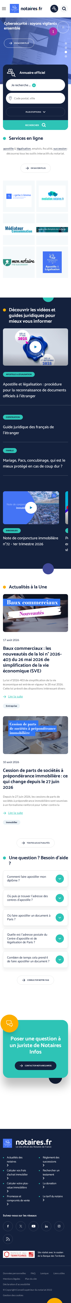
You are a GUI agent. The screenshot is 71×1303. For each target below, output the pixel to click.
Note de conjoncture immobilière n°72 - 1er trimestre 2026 (30, 541)
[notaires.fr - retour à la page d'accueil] (26, 8)
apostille (8, 148)
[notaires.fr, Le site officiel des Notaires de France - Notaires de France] (27, 1143)
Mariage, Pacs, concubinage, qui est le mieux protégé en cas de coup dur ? (34, 463)
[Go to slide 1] (66, 43)
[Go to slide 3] (66, 52)
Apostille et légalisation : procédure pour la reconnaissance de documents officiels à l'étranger (34, 390)
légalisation (24, 148)
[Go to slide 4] (66, 56)
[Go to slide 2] (66, 48)
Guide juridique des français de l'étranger (28, 430)
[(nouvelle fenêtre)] (52, 229)
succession (60, 148)
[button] (4, 8)
